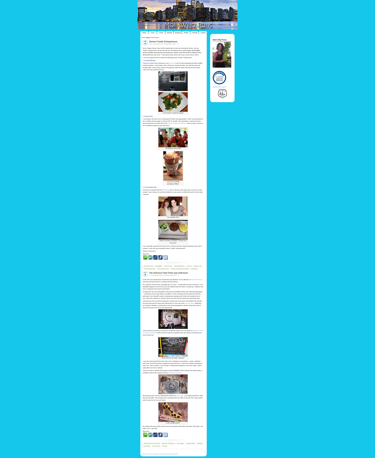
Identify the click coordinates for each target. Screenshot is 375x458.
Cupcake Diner (189, 303)
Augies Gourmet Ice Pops (152, 443)
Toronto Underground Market (176, 123)
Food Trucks (168, 266)
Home (144, 32)
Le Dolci (189, 266)
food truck (172, 63)
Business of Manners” (175, 373)
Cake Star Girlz (148, 266)
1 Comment (154, 275)
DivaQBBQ (158, 266)
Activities (169, 32)
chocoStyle (180, 443)
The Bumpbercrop (149, 269)
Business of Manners (168, 443)
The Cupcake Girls (150, 187)
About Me (175, 454)
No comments (154, 44)
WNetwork (166, 190)
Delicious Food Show (195, 279)
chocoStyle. (180, 395)
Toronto (164, 446)
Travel (161, 32)
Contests (194, 32)
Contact (203, 32)
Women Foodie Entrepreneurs (163, 41)
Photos (186, 32)
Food (152, 32)
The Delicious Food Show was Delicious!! (168, 273)
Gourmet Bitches (150, 60)
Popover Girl (148, 116)
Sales (161, 454)
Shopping (178, 32)
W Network (194, 269)
